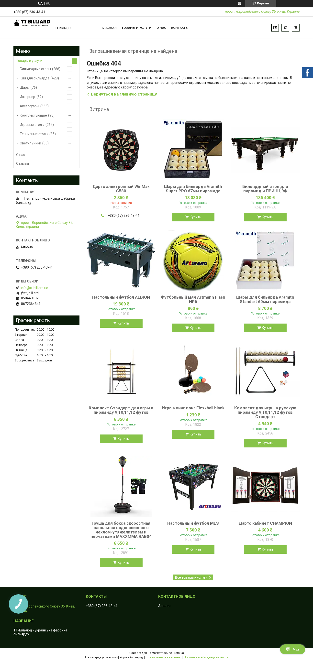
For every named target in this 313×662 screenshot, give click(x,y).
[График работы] (275, 28)
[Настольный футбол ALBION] (121, 260)
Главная (109, 28)
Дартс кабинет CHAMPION (265, 523)
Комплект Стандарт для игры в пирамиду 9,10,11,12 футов (121, 410)
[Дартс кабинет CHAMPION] (265, 486)
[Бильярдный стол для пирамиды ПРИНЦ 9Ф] (265, 149)
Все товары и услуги (191, 577)
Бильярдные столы (35, 69)
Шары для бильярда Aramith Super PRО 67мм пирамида (193, 188)
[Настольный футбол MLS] (193, 486)
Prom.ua (178, 653)
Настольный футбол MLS (193, 523)
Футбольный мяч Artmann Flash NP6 (193, 299)
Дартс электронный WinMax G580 (121, 188)
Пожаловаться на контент (163, 657)
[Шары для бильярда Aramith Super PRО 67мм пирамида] (193, 149)
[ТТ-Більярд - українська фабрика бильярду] (31, 27)
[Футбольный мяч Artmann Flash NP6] (193, 260)
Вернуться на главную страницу (124, 94)
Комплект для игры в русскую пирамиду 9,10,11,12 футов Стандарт (265, 412)
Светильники (30, 143)
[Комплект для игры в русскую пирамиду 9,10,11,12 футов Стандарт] (265, 371)
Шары (24, 87)
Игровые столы (32, 125)
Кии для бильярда (34, 78)
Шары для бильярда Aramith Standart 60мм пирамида (265, 299)
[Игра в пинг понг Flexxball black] (193, 371)
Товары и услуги (137, 28)
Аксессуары (29, 106)
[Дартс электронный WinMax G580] (121, 149)
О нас (161, 28)
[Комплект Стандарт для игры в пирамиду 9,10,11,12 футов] (121, 371)
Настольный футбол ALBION (121, 297)
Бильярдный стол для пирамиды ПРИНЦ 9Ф (265, 188)
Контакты (180, 28)
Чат (296, 649)
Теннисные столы (34, 134)
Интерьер (27, 97)
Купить (195, 217)
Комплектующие (33, 115)
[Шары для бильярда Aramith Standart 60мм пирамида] (265, 260)
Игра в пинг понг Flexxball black (193, 408)
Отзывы (22, 163)
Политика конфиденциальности (206, 657)
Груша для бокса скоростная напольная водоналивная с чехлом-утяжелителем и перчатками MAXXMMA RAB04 (121, 530)
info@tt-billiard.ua (34, 288)
